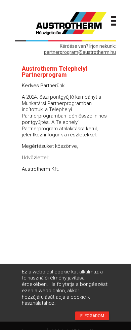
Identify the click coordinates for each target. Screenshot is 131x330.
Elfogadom (92, 316)
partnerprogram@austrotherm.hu (80, 52)
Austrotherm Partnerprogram (71, 23)
